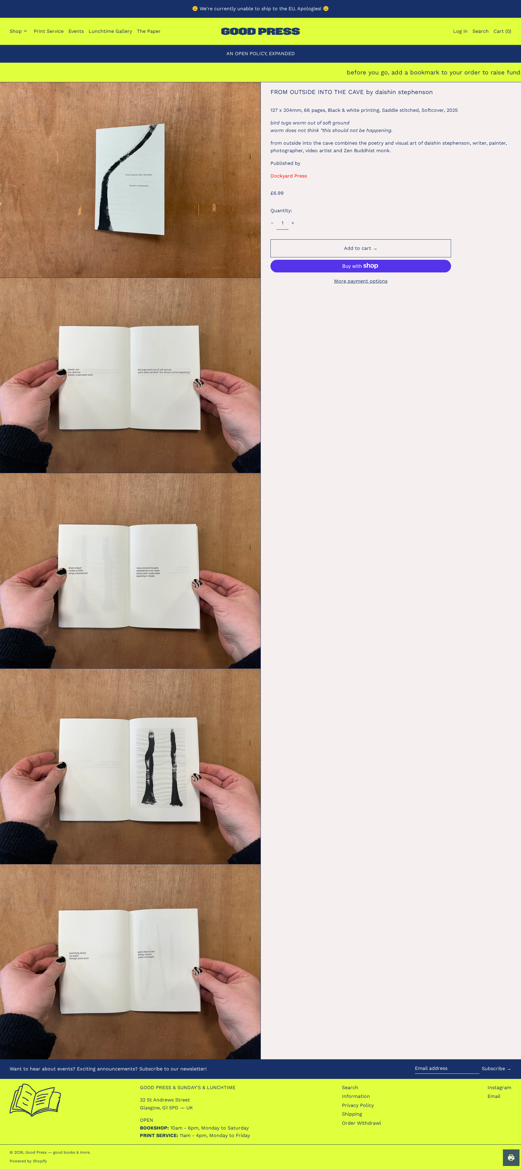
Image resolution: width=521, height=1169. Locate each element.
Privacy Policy (358, 1105)
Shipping (352, 1114)
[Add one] (293, 223)
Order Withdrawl (361, 1123)
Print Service (49, 31)
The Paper (149, 31)
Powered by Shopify (28, 1161)
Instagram (499, 1087)
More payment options (360, 281)
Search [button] (480, 31)
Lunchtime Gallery (110, 31)
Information (356, 1096)
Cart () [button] (502, 31)
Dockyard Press (288, 175)
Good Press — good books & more (57, 1152)
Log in (460, 31)
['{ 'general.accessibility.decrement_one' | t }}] (272, 223)
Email (494, 1096)
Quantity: (281, 210)
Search (350, 1087)
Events (76, 31)
